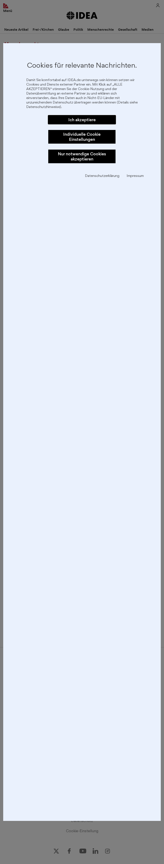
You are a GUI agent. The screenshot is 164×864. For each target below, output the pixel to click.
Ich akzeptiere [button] (82, 119)
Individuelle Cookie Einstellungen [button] (82, 137)
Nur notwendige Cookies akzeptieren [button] (82, 156)
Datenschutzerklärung (102, 176)
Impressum (135, 176)
